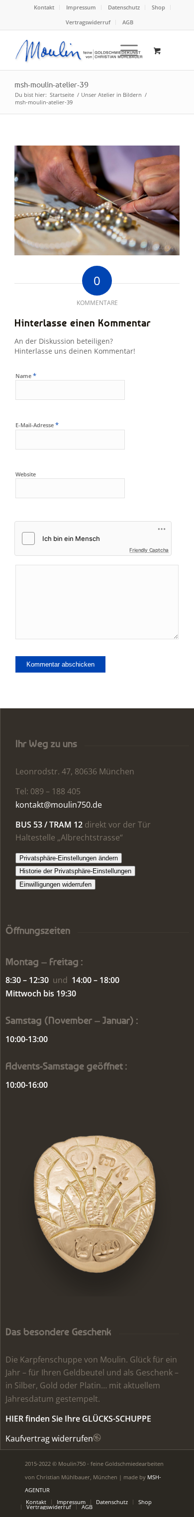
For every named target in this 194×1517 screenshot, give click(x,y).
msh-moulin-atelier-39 (51, 84)
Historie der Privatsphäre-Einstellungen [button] (75, 871)
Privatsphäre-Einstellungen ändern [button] (68, 858)
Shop (158, 7)
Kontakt (44, 7)
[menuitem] (44, 7)
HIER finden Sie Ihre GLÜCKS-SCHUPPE (78, 1418)
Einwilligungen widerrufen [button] (55, 884)
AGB (127, 22)
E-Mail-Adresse (37, 424)
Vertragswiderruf (88, 22)
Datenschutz (124, 7)
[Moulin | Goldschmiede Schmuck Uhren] (80, 50)
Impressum (81, 7)
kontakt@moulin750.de (58, 804)
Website (25, 474)
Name (25, 375)
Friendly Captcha (149, 550)
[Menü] (124, 50)
